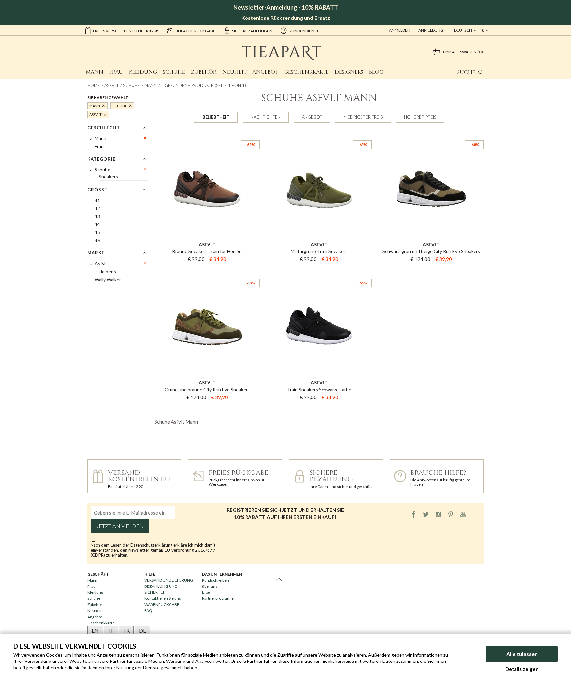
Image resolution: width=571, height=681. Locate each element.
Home (93, 85)
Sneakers (108, 176)
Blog (376, 72)
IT (111, 630)
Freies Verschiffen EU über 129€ (125, 30)
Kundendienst (304, 30)
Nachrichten (266, 117)
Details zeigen (522, 669)
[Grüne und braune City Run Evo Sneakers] (207, 273)
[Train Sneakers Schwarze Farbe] (319, 273)
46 (97, 240)
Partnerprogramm (218, 598)
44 (97, 224)
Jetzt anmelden (120, 526)
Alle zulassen (522, 654)
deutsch (463, 30)
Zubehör (203, 72)
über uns (209, 586)
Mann (94, 72)
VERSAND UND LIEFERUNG (168, 580)
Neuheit (234, 72)
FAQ (148, 610)
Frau (116, 72)
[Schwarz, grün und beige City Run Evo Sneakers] (431, 134)
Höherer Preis (420, 117)
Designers (349, 72)
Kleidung (143, 72)
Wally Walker (108, 279)
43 (97, 216)
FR (126, 630)
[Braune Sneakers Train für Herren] (207, 134)
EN (95, 630)
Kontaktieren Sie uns (162, 598)
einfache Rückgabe (195, 30)
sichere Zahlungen (252, 30)
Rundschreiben (215, 580)
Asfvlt (111, 85)
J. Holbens (105, 271)
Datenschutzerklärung (151, 545)
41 (97, 200)
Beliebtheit (215, 117)
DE (142, 630)
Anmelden (399, 30)
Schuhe (174, 72)
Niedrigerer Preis (363, 117)
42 (97, 208)
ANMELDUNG (430, 30)
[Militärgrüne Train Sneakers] (319, 134)
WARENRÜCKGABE (161, 604)
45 (97, 232)
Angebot (265, 72)
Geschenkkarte (306, 72)
